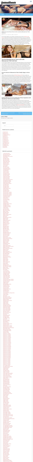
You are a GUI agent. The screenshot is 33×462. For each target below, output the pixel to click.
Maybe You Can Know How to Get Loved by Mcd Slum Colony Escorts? (25, 113)
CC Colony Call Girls (6, 270)
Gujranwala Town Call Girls (7, 421)
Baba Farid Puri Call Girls (6, 210)
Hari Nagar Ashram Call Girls (7, 436)
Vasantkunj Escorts (6, 140)
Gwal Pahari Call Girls (6, 428)
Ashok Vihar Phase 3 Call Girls (7, 194)
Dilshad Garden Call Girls (6, 328)
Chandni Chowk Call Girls (6, 277)
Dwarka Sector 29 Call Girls (7, 357)
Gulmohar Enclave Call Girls (7, 423)
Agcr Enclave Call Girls (6, 159)
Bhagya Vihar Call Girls (6, 247)
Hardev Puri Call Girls (6, 432)
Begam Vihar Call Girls (6, 240)
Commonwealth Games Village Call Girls (8, 292)
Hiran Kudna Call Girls (6, 446)
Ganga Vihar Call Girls (6, 383)
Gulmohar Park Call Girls (6, 424)
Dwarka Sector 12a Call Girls (7, 337)
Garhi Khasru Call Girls (6, 387)
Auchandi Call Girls (5, 201)
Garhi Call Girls (5, 385)
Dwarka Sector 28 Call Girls (7, 356)
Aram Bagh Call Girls (6, 184)
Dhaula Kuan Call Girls (6, 324)
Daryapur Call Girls (5, 302)
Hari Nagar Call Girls (6, 435)
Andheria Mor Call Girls (6, 177)
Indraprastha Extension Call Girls (7, 461)
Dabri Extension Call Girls (6, 296)
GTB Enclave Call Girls (6, 419)
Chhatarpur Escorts (6, 145)
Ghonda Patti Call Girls (6, 398)
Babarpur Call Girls (5, 211)
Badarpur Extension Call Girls (7, 214)
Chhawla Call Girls (5, 283)
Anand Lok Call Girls (6, 172)
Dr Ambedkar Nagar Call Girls (7, 330)
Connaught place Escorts (6, 134)
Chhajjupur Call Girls (6, 282)
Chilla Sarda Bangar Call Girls (7, 284)
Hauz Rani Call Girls (6, 444)
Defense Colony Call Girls (6, 310)
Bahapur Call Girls (5, 219)
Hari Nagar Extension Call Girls (7, 437)
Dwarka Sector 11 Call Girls (7, 335)
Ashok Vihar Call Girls (6, 191)
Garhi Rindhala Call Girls (6, 388)
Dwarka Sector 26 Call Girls (7, 354)
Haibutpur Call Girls (5, 429)
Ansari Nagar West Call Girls (7, 181)
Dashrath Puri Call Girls (6, 304)
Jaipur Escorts (5, 147)
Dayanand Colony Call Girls (7, 306)
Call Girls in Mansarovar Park (18, 75)
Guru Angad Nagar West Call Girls (8, 426)
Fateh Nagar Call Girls (6, 370)
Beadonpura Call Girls (6, 239)
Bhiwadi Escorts (5, 136)
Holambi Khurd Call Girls (6, 449)
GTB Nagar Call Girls (6, 420)
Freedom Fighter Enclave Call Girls (8, 373)
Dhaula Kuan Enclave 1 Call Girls (7, 325)
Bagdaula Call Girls (5, 218)
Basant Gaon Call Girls (6, 234)
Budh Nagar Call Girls (6, 264)
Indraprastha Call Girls (6, 459)
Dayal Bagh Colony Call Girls (7, 305)
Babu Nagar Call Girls (6, 212)
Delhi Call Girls (5, 146)
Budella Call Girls (5, 263)
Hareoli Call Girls (5, 433)
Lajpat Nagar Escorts (6, 142)
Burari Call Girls (5, 269)
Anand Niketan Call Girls (6, 173)
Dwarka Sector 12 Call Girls (7, 336)
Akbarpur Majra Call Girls (6, 161)
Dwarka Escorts (5, 135)
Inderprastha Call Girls (6, 457)
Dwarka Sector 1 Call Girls (6, 333)
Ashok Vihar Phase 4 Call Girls (7, 195)
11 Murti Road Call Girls (6, 153)
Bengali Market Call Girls (6, 243)
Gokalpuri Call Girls (5, 401)
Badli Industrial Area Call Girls (7, 217)
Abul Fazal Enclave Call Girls (7, 154)
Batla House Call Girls (6, 235)
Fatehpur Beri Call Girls (6, 371)
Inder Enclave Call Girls (6, 454)
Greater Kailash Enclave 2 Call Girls (8, 415)
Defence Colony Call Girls (6, 308)
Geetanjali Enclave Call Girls (7, 392)
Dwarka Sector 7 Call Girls (6, 362)
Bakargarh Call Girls (6, 222)
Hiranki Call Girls (5, 447)
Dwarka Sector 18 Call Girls (7, 345)
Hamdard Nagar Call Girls (6, 430)
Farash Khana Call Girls (6, 367)
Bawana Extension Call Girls (7, 237)
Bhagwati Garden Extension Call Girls (8, 246)
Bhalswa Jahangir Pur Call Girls (7, 252)
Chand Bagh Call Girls (6, 274)
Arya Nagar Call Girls (6, 187)
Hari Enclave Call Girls (6, 434)
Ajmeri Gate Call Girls (6, 160)
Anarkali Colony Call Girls (6, 176)
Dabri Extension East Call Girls (7, 297)
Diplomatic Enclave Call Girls (7, 329)
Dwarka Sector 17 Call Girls (7, 344)
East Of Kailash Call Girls (6, 365)
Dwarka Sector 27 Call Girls (7, 355)
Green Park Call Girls (6, 416)
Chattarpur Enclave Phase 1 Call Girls (8, 279)
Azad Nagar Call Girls (6, 204)
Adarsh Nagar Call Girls (6, 155)
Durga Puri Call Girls (6, 331)
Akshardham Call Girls (6, 162)
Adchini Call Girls (5, 157)
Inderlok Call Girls (5, 456)
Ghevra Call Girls (5, 396)
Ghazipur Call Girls (5, 395)
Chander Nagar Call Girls (6, 275)
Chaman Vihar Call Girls (6, 271)
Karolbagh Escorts (5, 144)
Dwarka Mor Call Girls (6, 332)
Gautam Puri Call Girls (6, 390)
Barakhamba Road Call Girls (7, 232)
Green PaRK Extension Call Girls (7, 417)
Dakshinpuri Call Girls (6, 299)
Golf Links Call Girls (6, 403)
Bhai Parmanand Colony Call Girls (7, 248)
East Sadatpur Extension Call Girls (8, 366)
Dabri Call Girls (5, 295)
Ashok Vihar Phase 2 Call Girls (7, 193)
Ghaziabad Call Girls (6, 394)
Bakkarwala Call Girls (6, 224)
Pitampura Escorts (5, 141)
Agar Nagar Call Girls (6, 158)
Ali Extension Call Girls (6, 164)
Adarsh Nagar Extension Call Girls (8, 156)
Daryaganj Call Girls (5, 301)
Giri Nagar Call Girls (5, 399)
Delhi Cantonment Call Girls (7, 312)
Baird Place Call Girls (6, 221)
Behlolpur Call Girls (5, 242)
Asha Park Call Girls (6, 189)
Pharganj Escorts (5, 138)
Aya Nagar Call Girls (6, 202)
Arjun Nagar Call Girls (6, 186)
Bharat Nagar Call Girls (6, 253)
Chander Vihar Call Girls (6, 276)
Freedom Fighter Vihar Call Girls (7, 374)
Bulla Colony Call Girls (6, 268)
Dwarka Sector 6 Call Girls (6, 361)
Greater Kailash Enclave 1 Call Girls (8, 414)
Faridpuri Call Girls (5, 369)
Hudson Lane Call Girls (6, 450)
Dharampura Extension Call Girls (7, 323)
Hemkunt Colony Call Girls (6, 445)
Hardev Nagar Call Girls (6, 431)
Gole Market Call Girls (6, 402)
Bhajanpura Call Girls (6, 249)
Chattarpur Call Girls (6, 278)
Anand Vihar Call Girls (6, 175)
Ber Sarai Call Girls (5, 244)
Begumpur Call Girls (6, 241)
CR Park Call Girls (5, 293)
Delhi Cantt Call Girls (6, 313)
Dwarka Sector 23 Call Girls (7, 353)
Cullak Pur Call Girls (5, 294)
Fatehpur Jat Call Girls (6, 372)
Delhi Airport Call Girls (6, 311)
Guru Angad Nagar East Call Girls (7, 425)
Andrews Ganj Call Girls (6, 178)
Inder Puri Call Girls (5, 455)
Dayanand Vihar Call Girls (6, 307)
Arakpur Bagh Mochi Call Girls (7, 183)
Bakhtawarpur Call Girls (6, 223)
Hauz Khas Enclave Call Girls (7, 443)
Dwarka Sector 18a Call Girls (7, 346)
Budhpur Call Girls (5, 267)
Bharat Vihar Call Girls (6, 254)
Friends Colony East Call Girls (7, 376)
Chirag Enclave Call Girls (6, 286)
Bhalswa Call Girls (5, 250)
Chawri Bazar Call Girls (6, 281)
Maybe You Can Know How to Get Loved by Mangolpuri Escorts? (8, 113)
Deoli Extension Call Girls (6, 315)
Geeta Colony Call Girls (6, 391)
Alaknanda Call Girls (6, 163)
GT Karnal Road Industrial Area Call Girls (8, 418)
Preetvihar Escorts (5, 139)
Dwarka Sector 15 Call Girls (7, 340)
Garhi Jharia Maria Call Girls (7, 386)
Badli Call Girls (5, 216)
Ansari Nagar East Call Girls (7, 180)
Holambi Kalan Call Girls (6, 448)
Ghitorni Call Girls (5, 397)
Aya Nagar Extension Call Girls (7, 203)
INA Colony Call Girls (6, 453)
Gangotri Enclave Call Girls (6, 384)
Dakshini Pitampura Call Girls (7, 298)
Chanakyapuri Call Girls (6, 273)
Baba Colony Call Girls (6, 209)
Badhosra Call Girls (5, 215)
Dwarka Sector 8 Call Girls (6, 363)
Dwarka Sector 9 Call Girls (6, 364)
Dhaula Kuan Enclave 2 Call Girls (7, 326)
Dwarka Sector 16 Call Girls (7, 341)
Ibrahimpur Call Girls (6, 452)
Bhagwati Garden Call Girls (6, 245)
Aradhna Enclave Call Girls (6, 182)
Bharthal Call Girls (5, 255)
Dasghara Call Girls (5, 303)
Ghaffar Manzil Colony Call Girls (7, 393)
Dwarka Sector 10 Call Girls (7, 334)
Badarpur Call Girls (5, 213)
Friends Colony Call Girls (6, 375)
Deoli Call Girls (5, 314)
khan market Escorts (6, 143)
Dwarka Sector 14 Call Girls (7, 339)
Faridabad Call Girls (5, 368)
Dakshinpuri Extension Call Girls (7, 300)
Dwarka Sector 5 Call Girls (6, 360)
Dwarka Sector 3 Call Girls (6, 358)
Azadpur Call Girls (5, 207)
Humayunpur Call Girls (6, 451)
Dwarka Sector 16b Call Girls (7, 343)
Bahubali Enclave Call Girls (6, 220)
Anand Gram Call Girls (6, 171)
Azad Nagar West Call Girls (7, 206)
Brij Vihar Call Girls (5, 262)
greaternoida (9, 34)
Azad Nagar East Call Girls (6, 205)
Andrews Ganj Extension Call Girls (8, 179)
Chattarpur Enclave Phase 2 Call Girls (8, 280)
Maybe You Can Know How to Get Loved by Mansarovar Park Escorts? (16, 32)
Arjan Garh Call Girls (6, 185)
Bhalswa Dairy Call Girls (6, 251)
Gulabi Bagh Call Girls (6, 422)
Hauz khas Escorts (5, 137)
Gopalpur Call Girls (5, 404)
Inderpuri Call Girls (5, 458)
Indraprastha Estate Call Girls (7, 460)
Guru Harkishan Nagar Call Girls (7, 427)
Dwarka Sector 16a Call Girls (7, 342)
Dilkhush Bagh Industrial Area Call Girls (8, 327)
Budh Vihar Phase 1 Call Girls (7, 265)
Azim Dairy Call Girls (6, 208)
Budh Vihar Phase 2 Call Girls (7, 266)
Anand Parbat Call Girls (6, 174)
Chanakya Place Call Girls (6, 272)
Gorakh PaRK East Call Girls (7, 405)
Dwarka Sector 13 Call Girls (7, 338)
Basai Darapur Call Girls (6, 233)
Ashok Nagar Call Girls (6, 190)
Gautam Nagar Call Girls (6, 389)
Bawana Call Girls (5, 236)
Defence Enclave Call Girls (6, 309)
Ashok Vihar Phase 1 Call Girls (7, 192)
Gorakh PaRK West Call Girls (7, 406)
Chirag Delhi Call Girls (6, 285)
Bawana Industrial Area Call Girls (7, 238)
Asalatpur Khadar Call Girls (7, 188)
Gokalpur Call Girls (5, 400)
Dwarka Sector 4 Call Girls (6, 359)
